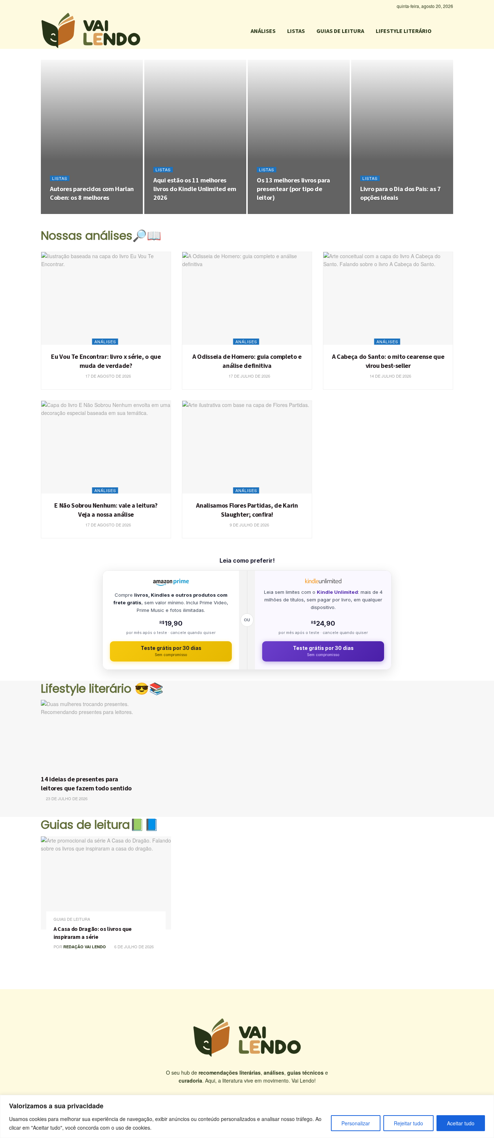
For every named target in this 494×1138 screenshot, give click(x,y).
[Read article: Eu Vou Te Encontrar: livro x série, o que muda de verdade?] (106, 298)
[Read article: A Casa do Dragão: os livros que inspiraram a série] (106, 882)
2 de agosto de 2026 (179, 212)
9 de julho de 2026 (249, 525)
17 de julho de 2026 (248, 376)
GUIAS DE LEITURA (340, 30)
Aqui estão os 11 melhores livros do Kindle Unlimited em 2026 (194, 189)
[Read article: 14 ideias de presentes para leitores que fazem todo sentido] (90, 735)
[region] (247, 1116)
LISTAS (296, 30)
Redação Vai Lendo (84, 946)
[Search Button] (450, 31)
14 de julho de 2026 (390, 376)
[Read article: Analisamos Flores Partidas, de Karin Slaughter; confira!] (247, 447)
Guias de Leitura (72, 919)
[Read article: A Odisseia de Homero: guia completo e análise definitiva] (247, 298)
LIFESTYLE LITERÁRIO (403, 30)
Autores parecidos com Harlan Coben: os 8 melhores (92, 193)
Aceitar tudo (460, 1123)
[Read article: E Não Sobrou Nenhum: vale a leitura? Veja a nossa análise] (106, 447)
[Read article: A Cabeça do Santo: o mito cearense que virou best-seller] (388, 298)
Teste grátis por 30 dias (171, 651)
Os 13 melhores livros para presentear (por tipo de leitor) (293, 189)
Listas (59, 178)
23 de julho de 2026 (384, 212)
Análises (105, 341)
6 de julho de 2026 (133, 946)
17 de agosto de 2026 (76, 212)
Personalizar (355, 1123)
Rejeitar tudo (408, 1123)
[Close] (486, 1101)
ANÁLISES (263, 30)
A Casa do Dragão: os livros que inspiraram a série (93, 932)
